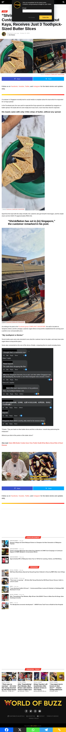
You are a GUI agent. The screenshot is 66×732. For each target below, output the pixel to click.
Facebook (14, 86)
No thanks (32, 17)
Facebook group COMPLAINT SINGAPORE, (32, 326)
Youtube (21, 86)
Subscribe (45, 17)
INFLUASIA (34, 726)
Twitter (27, 86)
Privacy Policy (34, 718)
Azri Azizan (12, 35)
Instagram (36, 86)
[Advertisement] (33, 522)
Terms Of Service (52, 716)
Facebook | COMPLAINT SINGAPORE (54, 74)
